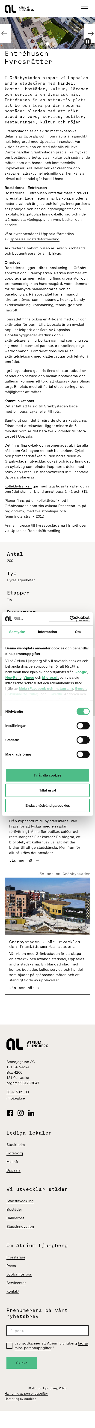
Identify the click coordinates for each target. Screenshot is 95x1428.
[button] (85, 8)
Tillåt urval (47, 790)
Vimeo (29, 677)
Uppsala (13, 1170)
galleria (39, 370)
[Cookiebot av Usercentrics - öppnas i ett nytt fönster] (69, 619)
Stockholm (15, 1144)
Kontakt (12, 1291)
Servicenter (16, 1283)
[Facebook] (10, 1113)
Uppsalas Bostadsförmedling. (36, 531)
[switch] (83, 725)
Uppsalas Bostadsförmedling (34, 239)
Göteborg (14, 1153)
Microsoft (50, 677)
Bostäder (14, 1209)
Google (80, 672)
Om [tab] (78, 631)
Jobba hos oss (19, 1274)
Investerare (15, 1257)
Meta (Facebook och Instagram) (46, 688)
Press (11, 1266)
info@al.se (15, 1098)
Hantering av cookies (20, 1399)
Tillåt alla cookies (47, 775)
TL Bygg (54, 253)
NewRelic (13, 677)
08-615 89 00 (17, 1092)
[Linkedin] (31, 1113)
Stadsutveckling (20, 1201)
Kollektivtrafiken (18, 486)
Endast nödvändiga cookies (47, 805)
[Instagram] (20, 1113)
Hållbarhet (15, 1218)
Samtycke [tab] (17, 631)
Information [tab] (47, 631)
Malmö (12, 1161)
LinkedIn (55, 694)
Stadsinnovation (20, 1226)
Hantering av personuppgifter (26, 1393)
